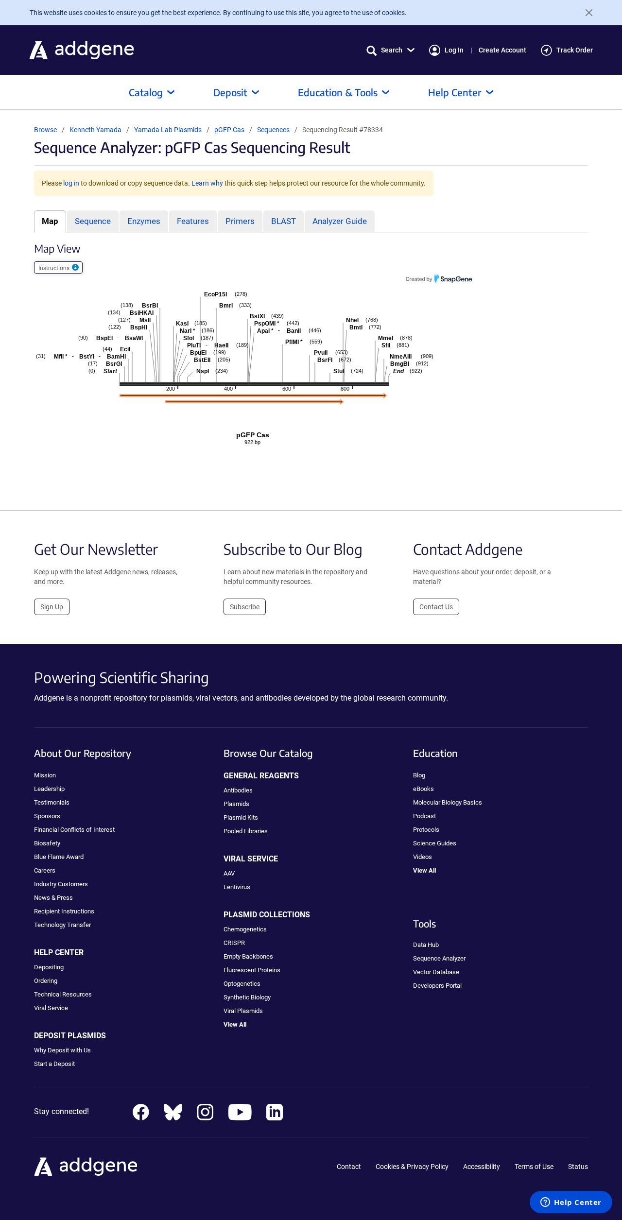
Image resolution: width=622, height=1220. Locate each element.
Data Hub (426, 944)
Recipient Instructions (64, 911)
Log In (454, 50)
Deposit (230, 92)
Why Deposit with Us (62, 1050)
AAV (229, 873)
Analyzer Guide (339, 221)
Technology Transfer (62, 924)
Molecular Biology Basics (447, 802)
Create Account (502, 50)
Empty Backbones (248, 956)
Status (578, 1166)
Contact (349, 1166)
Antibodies (238, 790)
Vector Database (436, 972)
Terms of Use (534, 1166)
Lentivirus (237, 887)
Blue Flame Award (59, 856)
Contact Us (436, 607)
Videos (422, 856)
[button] (390, 50)
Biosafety (47, 843)
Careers (44, 870)
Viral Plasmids (243, 1010)
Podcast (424, 816)
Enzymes (143, 221)
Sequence (93, 221)
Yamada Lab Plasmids (168, 130)
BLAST (283, 221)
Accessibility (481, 1166)
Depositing (49, 967)
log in (71, 183)
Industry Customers (61, 884)
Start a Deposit (54, 1063)
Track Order (574, 50)
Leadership (49, 788)
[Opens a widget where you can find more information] (571, 1203)
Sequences (273, 130)
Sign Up (51, 607)
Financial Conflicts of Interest (74, 829)
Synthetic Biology (247, 997)
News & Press (53, 897)
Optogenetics (242, 983)
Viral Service (51, 1008)
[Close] (585, 12)
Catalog (146, 92)
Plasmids (236, 804)
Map (50, 221)
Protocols (426, 829)
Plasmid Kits (241, 817)
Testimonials (51, 802)
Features (193, 221)
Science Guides (434, 843)
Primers (240, 221)
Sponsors (47, 816)
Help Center (455, 92)
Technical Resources (63, 994)
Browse (45, 130)
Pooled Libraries (246, 831)
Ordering (45, 980)
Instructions (54, 268)
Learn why (207, 183)
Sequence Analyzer (439, 958)
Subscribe (244, 607)
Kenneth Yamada (95, 130)
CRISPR (234, 942)
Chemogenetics (245, 929)
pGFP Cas (230, 130)
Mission (45, 775)
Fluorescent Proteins (252, 970)
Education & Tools (338, 92)
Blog (419, 775)
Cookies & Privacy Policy (412, 1166)
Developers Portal (437, 985)
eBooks (423, 788)
